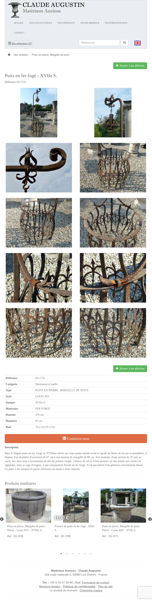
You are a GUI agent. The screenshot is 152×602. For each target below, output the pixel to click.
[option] (28, 515)
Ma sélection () (21, 43)
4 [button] (79, 554)
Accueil (18, 23)
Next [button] (150, 519)
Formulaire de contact (95, 582)
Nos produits (66, 23)
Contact (19, 33)
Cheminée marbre (91, 590)
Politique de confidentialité (79, 586)
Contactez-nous (77, 439)
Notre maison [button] (88, 23)
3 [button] (73, 554)
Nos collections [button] (39, 23)
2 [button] (67, 554)
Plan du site (105, 586)
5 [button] (85, 554)
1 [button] (61, 554)
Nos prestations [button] (115, 23)
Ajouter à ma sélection (131, 65)
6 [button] (91, 554)
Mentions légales (49, 586)
